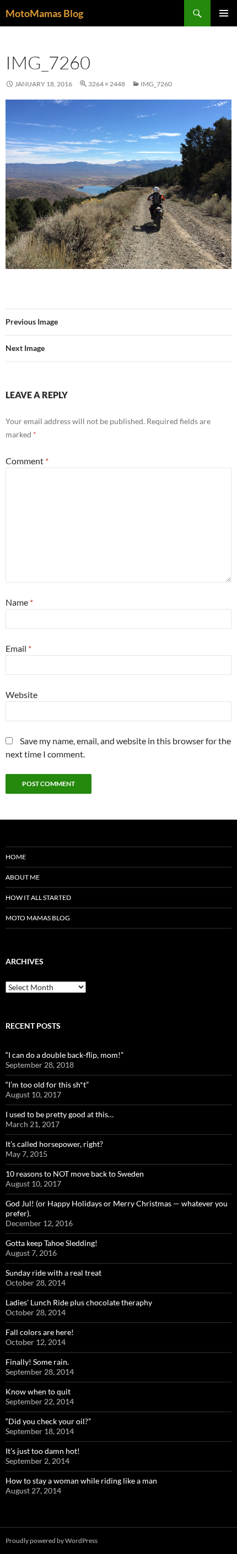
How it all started (38, 897)
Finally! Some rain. (37, 1361)
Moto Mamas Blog (38, 918)
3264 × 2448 (106, 84)
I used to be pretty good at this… (60, 1114)
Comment (27, 460)
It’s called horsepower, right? (54, 1144)
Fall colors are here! (40, 1332)
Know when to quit (38, 1391)
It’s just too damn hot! (43, 1451)
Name (19, 602)
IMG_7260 (156, 84)
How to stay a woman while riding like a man (81, 1480)
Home (16, 857)
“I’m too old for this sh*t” (47, 1084)
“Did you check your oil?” (48, 1421)
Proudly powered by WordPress (52, 1540)
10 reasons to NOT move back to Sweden (75, 1173)
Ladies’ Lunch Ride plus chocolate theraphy (79, 1302)
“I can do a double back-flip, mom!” (64, 1054)
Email (18, 648)
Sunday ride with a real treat (53, 1272)
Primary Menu (224, 13)
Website (21, 694)
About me (23, 877)
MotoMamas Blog (44, 13)
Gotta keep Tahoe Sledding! (52, 1243)
